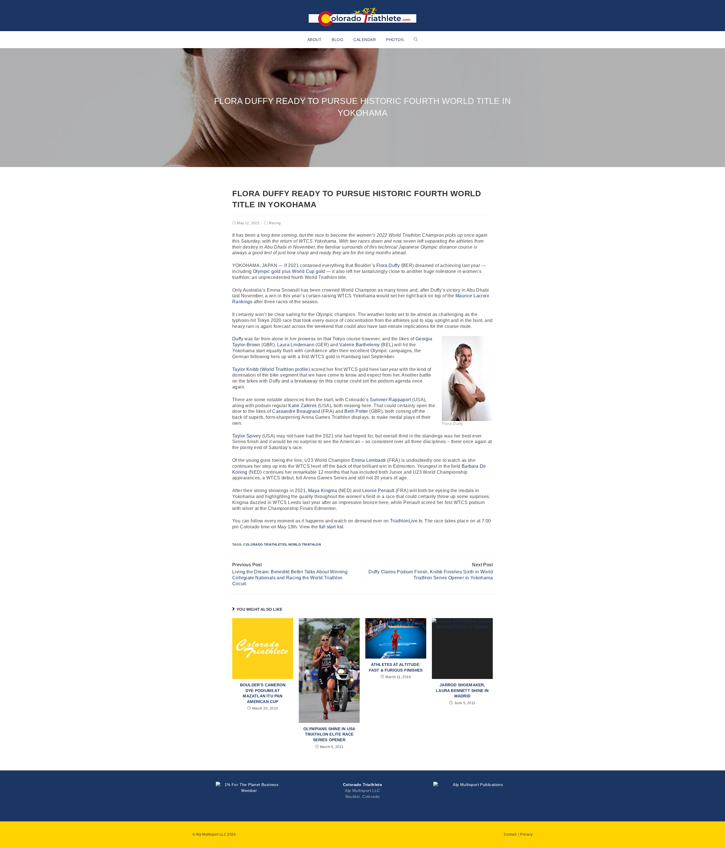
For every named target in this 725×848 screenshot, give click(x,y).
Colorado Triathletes (264, 544)
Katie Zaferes (302, 405)
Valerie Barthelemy (359, 344)
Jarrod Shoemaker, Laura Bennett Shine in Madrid (462, 690)
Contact (510, 834)
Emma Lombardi (368, 460)
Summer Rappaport (390, 399)
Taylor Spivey (246, 435)
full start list (331, 526)
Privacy (526, 834)
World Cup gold (308, 271)
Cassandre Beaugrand (296, 411)
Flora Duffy (388, 265)
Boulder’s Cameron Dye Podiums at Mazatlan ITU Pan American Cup (262, 693)
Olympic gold (267, 271)
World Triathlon (304, 544)
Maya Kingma (322, 490)
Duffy (237, 338)
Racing (275, 223)
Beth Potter (356, 411)
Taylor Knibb (245, 369)
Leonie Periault (378, 490)
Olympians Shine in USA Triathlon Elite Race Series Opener (329, 734)
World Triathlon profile (285, 369)
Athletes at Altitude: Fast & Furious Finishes (396, 667)
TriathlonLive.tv (406, 520)
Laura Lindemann (295, 344)
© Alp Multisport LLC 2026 (214, 834)
